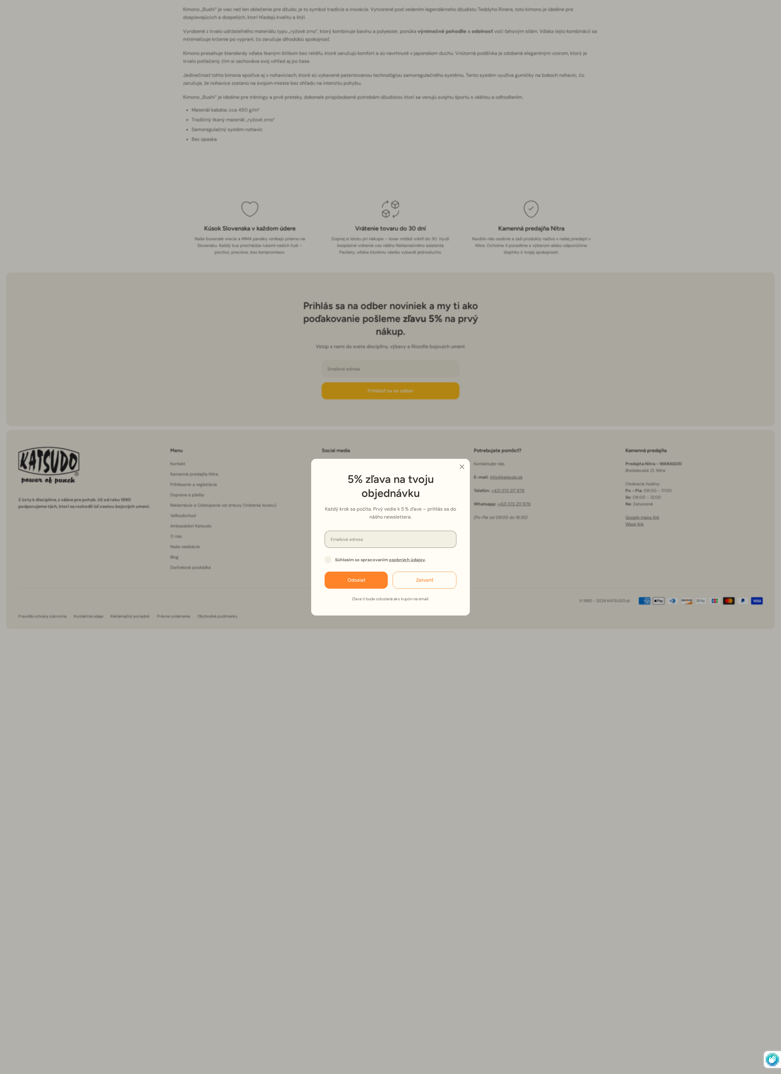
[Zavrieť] (461, 466)
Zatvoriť (424, 580)
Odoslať (356, 580)
